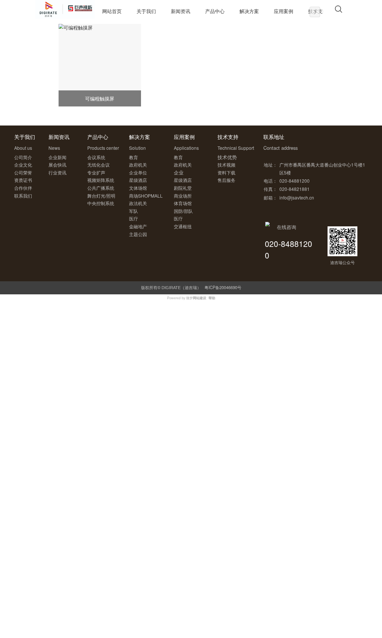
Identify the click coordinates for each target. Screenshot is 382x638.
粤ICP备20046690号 (222, 287)
